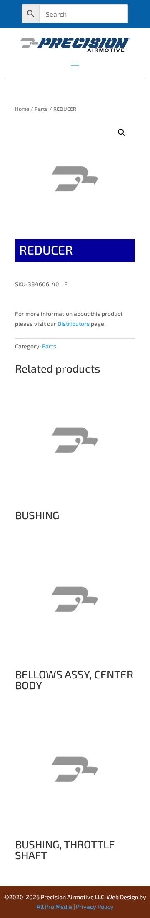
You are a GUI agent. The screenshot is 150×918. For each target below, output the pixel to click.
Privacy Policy (95, 906)
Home (22, 108)
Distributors (74, 323)
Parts (41, 108)
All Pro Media (54, 906)
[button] (121, 132)
